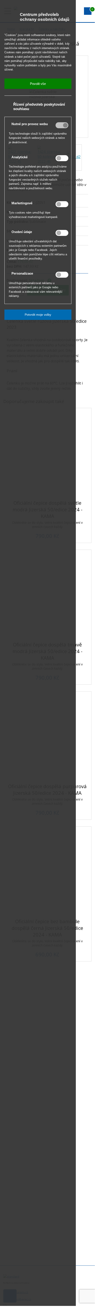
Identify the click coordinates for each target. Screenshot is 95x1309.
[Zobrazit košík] (87, 11)
